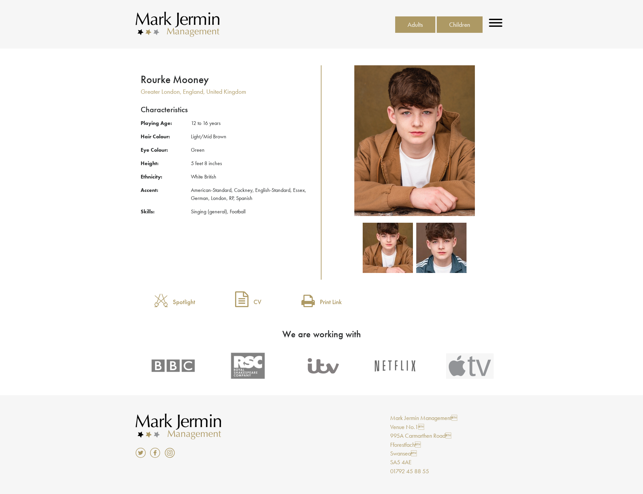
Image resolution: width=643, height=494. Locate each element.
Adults (415, 24)
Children (459, 24)
